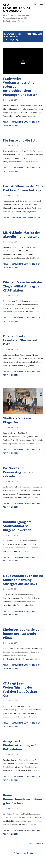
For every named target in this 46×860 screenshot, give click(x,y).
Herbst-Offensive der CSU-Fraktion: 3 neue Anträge (23, 188)
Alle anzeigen (34, 33)
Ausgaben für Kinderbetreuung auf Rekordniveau (19, 745)
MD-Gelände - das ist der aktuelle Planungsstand (21, 234)
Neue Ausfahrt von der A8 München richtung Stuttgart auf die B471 (23, 580)
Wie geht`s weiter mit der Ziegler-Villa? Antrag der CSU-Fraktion (22, 286)
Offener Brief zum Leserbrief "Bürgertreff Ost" (21, 340)
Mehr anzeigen (10, 125)
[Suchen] (35, 4)
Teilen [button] (6, 122)
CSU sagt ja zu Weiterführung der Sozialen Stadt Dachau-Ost (20, 689)
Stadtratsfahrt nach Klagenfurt (18, 420)
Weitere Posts (36, 843)
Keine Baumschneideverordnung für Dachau (22, 799)
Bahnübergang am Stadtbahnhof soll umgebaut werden (17, 526)
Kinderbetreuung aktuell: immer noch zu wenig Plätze (22, 633)
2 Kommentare (19, 217)
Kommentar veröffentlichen (26, 122)
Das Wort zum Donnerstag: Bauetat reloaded (19, 472)
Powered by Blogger (24, 853)
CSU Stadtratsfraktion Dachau (17, 7)
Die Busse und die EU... (20, 140)
